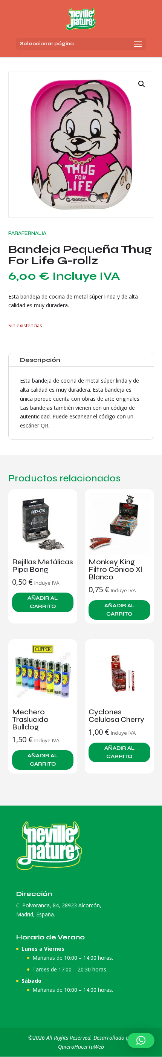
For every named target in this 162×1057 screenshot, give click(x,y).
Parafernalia (27, 233)
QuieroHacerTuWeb (81, 1046)
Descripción (40, 359)
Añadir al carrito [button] (43, 602)
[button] (141, 84)
